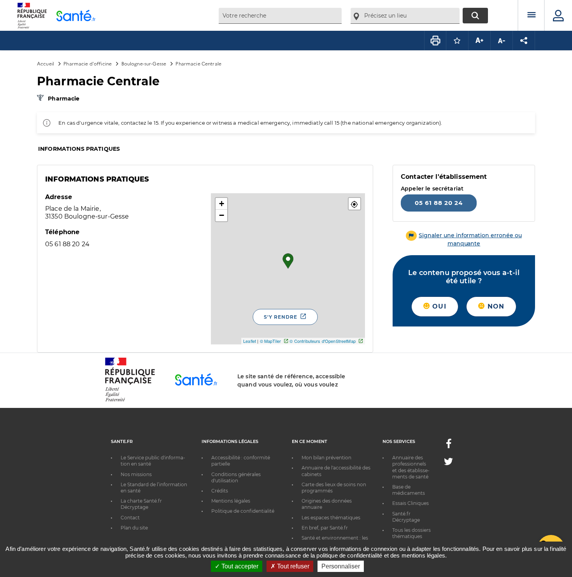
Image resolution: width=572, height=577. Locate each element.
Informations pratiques (79, 148)
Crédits (219, 491)
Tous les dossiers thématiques (411, 533)
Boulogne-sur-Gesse (144, 63)
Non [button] (494, 306)
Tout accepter (239, 566)
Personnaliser (340, 566)
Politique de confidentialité (242, 511)
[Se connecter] (558, 15)
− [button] (221, 215)
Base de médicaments (408, 490)
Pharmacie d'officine (87, 63)
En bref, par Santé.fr (325, 528)
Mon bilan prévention (326, 458)
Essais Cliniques (410, 503)
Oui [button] (438, 306)
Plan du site (134, 528)
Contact (130, 518)
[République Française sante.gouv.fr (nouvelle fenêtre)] (130, 400)
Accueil (45, 63)
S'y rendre (280, 317)
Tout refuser (292, 566)
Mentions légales (230, 501)
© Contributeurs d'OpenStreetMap (322, 341)
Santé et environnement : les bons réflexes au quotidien (335, 541)
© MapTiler (270, 341)
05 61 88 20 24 (439, 202)
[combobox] (280, 16)
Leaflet (249, 341)
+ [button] (221, 203)
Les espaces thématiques (331, 518)
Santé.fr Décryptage (406, 517)
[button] (354, 204)
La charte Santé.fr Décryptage (141, 504)
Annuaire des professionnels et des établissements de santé (411, 467)
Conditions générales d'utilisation (236, 477)
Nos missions (136, 474)
